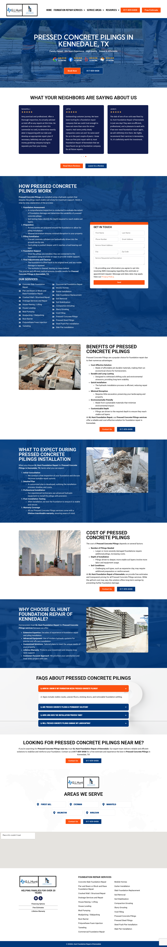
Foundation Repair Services (68, 10)
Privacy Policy (108, 277)
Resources (111, 10)
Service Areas (94, 10)
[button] (81, 156)
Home (49, 10)
